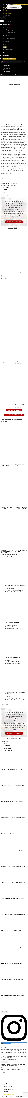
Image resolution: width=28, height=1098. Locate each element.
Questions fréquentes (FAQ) (14, 738)
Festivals (7, 19)
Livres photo (7, 44)
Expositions (7, 16)
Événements (6, 26)
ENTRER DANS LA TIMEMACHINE (14, 414)
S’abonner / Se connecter (9, 58)
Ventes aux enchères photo (10, 38)
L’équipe (6, 1083)
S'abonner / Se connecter (14, 222)
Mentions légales (8, 1086)
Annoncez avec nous (9, 1089)
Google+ (6, 69)
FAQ (4, 52)
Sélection (5, 46)
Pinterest (6, 71)
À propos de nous (8, 1081)
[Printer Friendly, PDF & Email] (3, 121)
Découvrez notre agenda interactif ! (9, 554)
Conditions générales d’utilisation (11, 1088)
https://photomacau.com (6, 175)
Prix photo (7, 41)
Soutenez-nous (7, 1085)
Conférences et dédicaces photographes (12, 43)
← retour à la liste (5, 187)
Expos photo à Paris (11, 32)
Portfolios (5, 47)
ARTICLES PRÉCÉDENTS (14, 410)
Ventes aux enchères (9, 21)
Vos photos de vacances (9, 50)
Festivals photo (8, 36)
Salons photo (7, 35)
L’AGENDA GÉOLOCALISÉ (9, 27)
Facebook (6, 65)
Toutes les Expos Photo (12, 30)
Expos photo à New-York (12, 33)
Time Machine (8, 24)
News (6, 18)
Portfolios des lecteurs (9, 49)
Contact (4, 54)
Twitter (6, 66)
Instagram (7, 68)
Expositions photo (8, 29)
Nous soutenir (6, 55)
